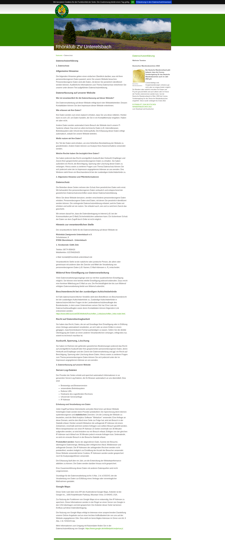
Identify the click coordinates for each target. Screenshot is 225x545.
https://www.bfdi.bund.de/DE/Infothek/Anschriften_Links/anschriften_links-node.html (90, 314)
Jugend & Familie (108, 16)
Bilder (121, 16)
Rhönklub (93, 16)
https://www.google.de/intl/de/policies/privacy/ (104, 529)
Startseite (81, 16)
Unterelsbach (133, 16)
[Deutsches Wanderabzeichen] (138, 76)
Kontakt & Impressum (151, 16)
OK (132, 2)
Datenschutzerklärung (143, 56)
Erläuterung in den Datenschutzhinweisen (153, 2)
